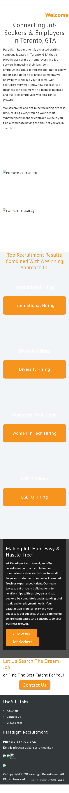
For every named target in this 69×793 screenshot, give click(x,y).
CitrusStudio (58, 779)
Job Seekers (22, 641)
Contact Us (34, 685)
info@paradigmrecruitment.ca (33, 747)
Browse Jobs (15, 722)
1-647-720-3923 (25, 741)
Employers (21, 633)
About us (12, 710)
